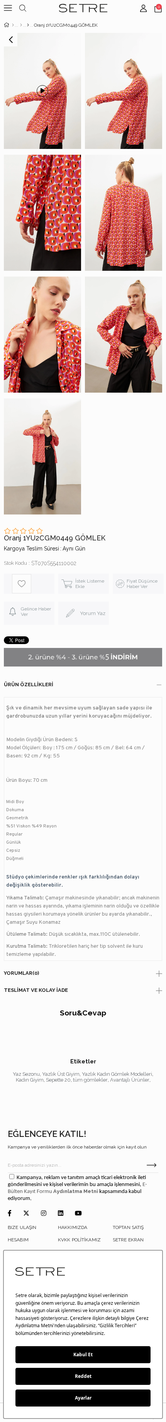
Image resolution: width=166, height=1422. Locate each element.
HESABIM (18, 1240)
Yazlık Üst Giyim (61, 1074)
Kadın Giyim (30, 1080)
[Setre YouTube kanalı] (78, 1213)
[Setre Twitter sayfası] (26, 1213)
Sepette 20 (58, 1080)
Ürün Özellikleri (28, 684)
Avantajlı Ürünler (129, 1080)
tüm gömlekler (90, 1080)
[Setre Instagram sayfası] (43, 1213)
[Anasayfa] (13, 25)
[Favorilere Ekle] (33, 583)
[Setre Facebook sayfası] (10, 1213)
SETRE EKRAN (128, 1240)
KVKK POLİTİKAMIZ (79, 1240)
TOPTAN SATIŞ (128, 1227)
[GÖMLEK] (28, 25)
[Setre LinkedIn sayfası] (60, 1213)
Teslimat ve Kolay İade (36, 990)
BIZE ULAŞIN (22, 1227)
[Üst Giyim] (21, 25)
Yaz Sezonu (26, 1074)
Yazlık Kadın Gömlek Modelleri (117, 1074)
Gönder (151, 1165)
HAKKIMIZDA (72, 1227)
